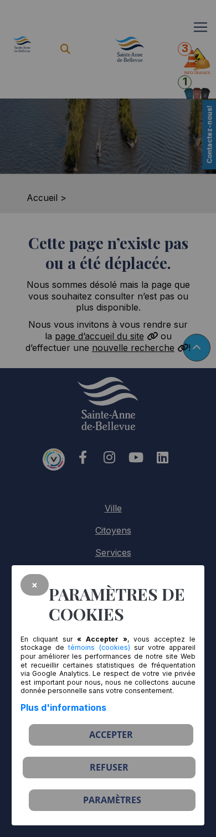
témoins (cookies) (99, 647)
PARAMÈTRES (112, 800)
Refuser (109, 767)
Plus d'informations (63, 707)
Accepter (111, 734)
